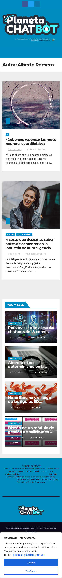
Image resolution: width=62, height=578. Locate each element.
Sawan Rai (35, 407)
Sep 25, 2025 (17, 437)
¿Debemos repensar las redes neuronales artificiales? (31, 141)
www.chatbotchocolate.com (34, 474)
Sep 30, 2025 (17, 407)
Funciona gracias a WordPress (20, 528)
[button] (49, 52)
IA (7, 134)
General (10, 234)
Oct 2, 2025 (16, 337)
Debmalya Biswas (38, 372)
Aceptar (31, 562)
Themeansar (30, 532)
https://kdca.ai (10, 479)
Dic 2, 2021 (14, 254)
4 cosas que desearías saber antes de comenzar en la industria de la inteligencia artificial (29, 245)
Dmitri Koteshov (38, 337)
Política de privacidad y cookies (29, 554)
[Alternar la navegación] (56, 52)
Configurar (31, 571)
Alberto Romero (37, 150)
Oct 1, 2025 (16, 372)
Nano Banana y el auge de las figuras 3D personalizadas (29, 401)
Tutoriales (26, 234)
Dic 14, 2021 (14, 150)
